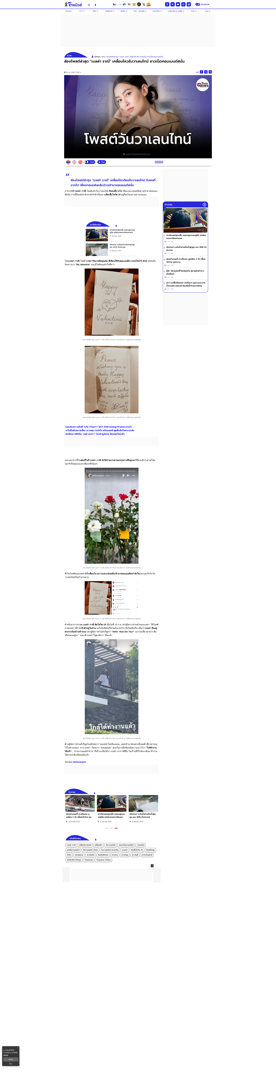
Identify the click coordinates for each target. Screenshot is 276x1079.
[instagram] (183, 4)
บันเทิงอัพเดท (103, 855)
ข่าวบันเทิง (91, 855)
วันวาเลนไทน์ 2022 (90, 850)
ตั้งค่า (11, 1064)
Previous (154, 792)
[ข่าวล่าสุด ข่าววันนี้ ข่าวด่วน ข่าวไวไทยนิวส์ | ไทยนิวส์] (75, 4)
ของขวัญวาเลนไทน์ (126, 845)
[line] (189, 4)
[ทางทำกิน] (134, 4)
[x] (172, 4)
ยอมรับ (11, 1059)
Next (158, 792)
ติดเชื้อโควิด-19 (137, 850)
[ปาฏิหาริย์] (139, 4)
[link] (111, 235)
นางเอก (125, 850)
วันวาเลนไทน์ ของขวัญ (109, 850)
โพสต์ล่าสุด (150, 850)
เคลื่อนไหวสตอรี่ (85, 845)
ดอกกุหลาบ (79, 855)
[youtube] (178, 4)
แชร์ (197, 72)
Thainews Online (103, 860)
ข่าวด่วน (115, 855)
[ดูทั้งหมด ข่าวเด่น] (204, 204)
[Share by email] (210, 71)
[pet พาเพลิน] (129, 4)
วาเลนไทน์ (140, 845)
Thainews (89, 860)
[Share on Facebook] (201, 71)
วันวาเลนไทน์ (110, 845)
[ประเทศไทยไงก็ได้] (148, 4)
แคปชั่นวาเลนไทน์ (73, 850)
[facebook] (167, 4)
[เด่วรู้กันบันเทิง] (124, 4)
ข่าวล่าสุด (124, 855)
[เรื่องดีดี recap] (119, 4)
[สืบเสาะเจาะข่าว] (114, 4)
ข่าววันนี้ (135, 855)
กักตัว (69, 855)
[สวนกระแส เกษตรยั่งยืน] (144, 4)
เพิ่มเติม (5, 1055)
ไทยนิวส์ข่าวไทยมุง (74, 860)
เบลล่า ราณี (71, 845)
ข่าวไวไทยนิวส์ (146, 855)
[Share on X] (206, 72)
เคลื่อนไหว (98, 845)
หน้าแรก (97, 56)
